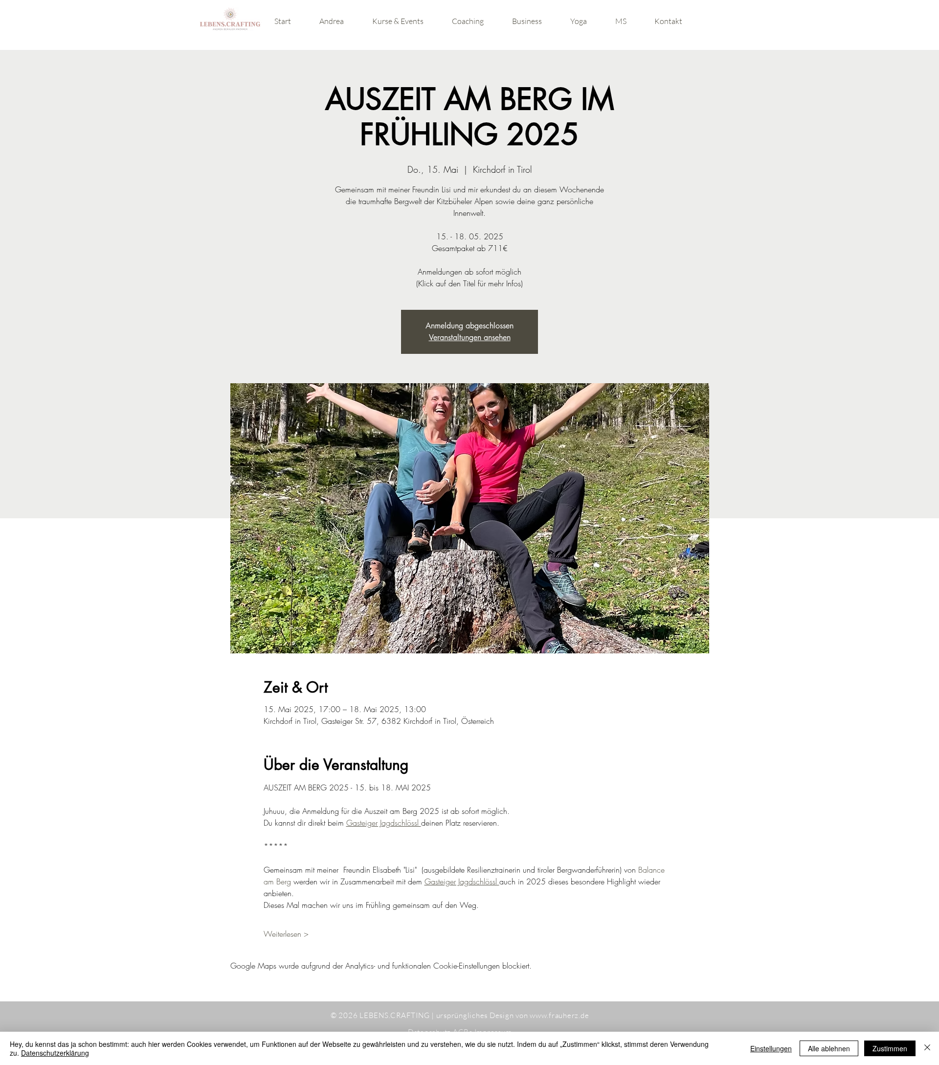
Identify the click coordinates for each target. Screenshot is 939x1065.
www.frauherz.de (559, 1015)
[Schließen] (927, 1048)
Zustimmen (889, 1048)
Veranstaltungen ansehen (470, 337)
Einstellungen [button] (771, 1048)
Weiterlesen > (286, 933)
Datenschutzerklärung (55, 1053)
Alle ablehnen (829, 1048)
